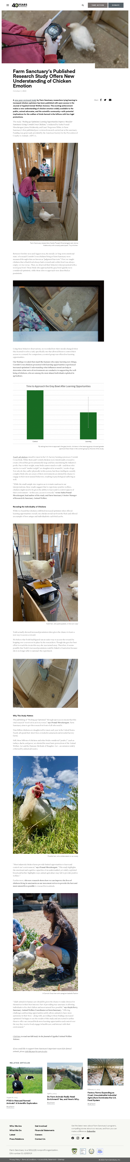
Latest (12, 1134)
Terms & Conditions (29, 1159)
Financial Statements (44, 1130)
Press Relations (17, 1139)
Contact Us (40, 1139)
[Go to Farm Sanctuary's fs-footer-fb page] (72, 1138)
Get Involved (41, 1126)
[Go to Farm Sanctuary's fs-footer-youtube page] (88, 1138)
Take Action (98, 5)
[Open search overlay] (83, 5)
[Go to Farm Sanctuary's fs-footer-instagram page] (78, 1138)
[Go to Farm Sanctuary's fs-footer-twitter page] (83, 1138)
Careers (38, 1134)
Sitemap (61, 1159)
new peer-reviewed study (25, 100)
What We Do (15, 1130)
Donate (116, 5)
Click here (17, 1036)
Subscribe (91, 1131)
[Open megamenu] (7, 5)
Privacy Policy (15, 1159)
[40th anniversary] (20, 6)
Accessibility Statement (47, 1159)
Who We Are (15, 1126)
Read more (10, 1107)
